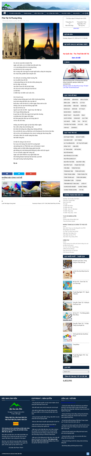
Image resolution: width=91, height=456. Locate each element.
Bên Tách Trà (39, 13)
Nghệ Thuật (67, 115)
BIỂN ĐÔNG (67, 99)
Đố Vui (84, 13)
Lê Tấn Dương (68, 149)
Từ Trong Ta (45, 193)
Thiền (73, 121)
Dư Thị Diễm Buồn (69, 143)
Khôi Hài (74, 109)
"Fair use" (51, 426)
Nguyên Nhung (68, 152)
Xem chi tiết (76, 58)
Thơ (24, 20)
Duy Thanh (78, 140)
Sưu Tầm (85, 118)
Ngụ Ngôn (76, 13)
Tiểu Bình (66, 168)
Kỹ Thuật (82, 109)
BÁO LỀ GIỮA (84, 99)
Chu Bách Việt (68, 140)
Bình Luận (67, 102)
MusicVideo (67, 112)
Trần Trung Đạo (69, 177)
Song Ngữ (77, 118)
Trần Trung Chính (69, 174)
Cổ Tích (82, 102)
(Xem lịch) (76, 28)
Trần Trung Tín (82, 174)
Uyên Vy (83, 183)
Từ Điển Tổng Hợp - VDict (70, 212)
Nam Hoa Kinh (67, 202)
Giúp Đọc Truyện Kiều (69, 200)
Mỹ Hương (78, 149)
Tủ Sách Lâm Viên (15, 13)
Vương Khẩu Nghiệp (70, 186)
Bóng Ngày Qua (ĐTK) (69, 229)
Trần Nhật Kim (68, 171)
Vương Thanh (82, 186)
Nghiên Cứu (76, 112)
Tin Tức (84, 121)
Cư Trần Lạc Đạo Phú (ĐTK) (70, 231)
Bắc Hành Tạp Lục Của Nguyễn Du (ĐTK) (74, 228)
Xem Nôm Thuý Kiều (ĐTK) (70, 236)
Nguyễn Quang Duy (70, 158)
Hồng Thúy (67, 146)
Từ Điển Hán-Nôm (68, 205)
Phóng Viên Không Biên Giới (70, 219)
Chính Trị (75, 102)
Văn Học (66, 127)
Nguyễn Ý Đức (68, 165)
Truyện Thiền (65, 13)
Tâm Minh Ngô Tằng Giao (71, 183)
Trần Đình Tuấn (68, 180)
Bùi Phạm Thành (46, 183)
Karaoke (83, 106)
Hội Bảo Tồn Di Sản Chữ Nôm (71, 198)
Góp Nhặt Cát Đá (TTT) (69, 235)
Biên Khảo (75, 99)
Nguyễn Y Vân (80, 162)
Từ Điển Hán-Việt (67, 207)
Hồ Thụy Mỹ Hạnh (82, 143)
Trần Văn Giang (81, 177)
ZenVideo (74, 127)
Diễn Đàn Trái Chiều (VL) (69, 233)
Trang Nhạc (28, 13)
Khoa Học (67, 109)
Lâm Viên (75, 146)
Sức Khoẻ (67, 121)
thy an (27, 20)
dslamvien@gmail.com (69, 402)
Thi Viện (65, 204)
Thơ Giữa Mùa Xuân (9, 193)
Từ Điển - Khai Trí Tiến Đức (70, 209)
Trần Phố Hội (76, 168)
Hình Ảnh (76, 106)
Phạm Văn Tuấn (79, 165)
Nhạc (83, 115)
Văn (86, 124)
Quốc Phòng (68, 118)
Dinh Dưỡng (67, 106)
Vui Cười (80, 124)
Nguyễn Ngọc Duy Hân (71, 155)
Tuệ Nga (78, 180)
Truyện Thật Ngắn (70, 124)
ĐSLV (21, 20)
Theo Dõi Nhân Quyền (69, 221)
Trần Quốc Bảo (80, 171)
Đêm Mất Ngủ (27, 193)
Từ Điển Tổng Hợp (68, 211)
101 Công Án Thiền (52, 13)
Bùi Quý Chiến (80, 137)
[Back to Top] (88, 453)
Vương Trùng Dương (70, 190)
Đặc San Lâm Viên (17, 453)
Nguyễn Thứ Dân (69, 162)
